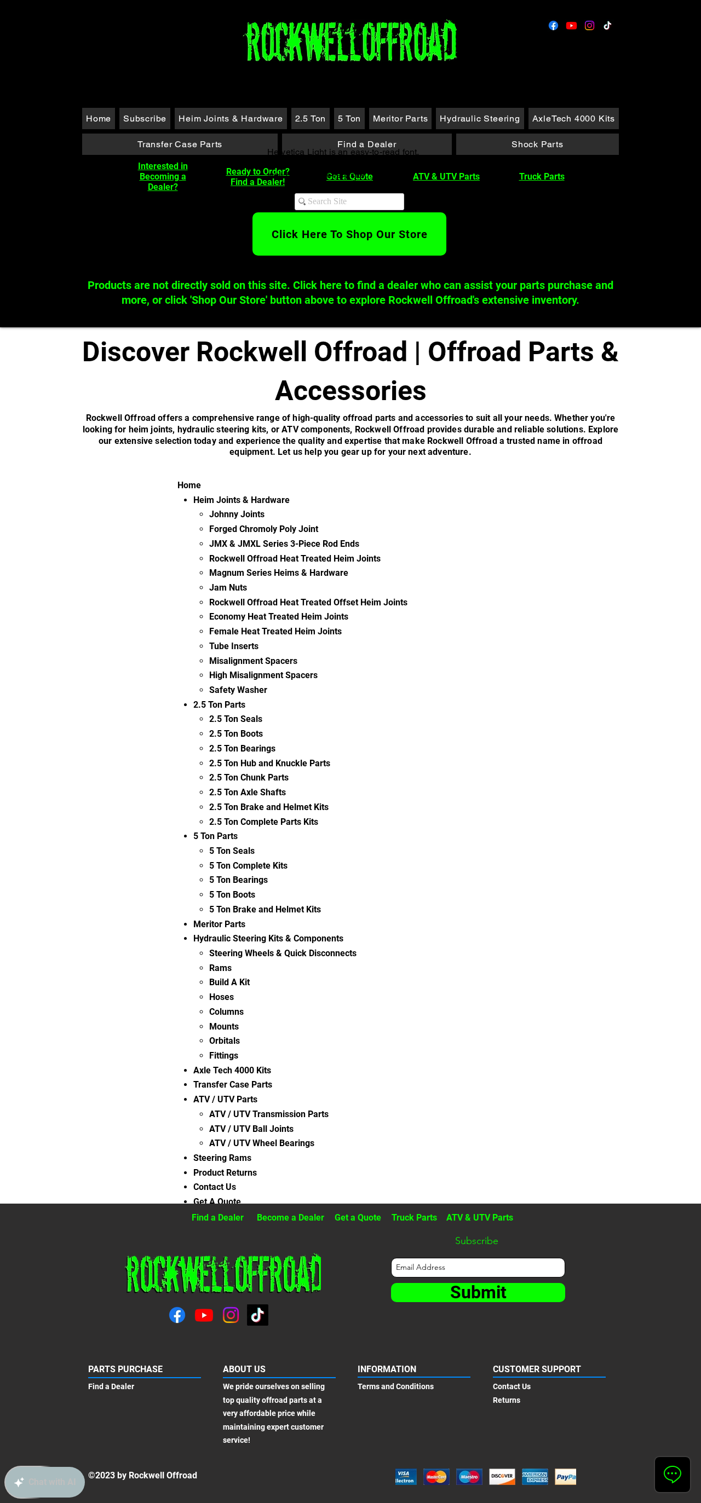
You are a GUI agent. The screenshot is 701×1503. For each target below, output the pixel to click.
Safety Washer (238, 690)
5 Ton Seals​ (232, 851)
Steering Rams (222, 1158)
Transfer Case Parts (232, 1084)
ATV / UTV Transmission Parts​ (269, 1114)
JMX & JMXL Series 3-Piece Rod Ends (284, 544)
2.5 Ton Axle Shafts (247, 792)
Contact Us (214, 1187)
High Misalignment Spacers (263, 675)
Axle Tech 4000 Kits (232, 1070)
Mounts (224, 1026)
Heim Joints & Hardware (241, 500)
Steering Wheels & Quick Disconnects (283, 953)
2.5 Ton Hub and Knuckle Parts (269, 763)
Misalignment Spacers (253, 661)
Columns (226, 1012)
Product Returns (225, 1172)
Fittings (223, 1055)
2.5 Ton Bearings (242, 748)
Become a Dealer (290, 1217)
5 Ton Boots (232, 894)
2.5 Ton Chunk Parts (249, 777)
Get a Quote (358, 1217)
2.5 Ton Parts (219, 705)
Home (189, 485)
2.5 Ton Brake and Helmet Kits (269, 807)
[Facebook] (553, 25)
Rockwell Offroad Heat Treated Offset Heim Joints (308, 602)
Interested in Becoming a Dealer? (163, 176)
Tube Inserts (233, 646)
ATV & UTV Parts (446, 176)
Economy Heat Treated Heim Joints (278, 616)
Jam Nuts (228, 587)
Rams (220, 968)
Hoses (221, 997)
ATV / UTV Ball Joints (251, 1129)
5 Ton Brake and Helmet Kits (265, 909)
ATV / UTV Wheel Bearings (261, 1143)
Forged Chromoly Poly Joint (263, 529)
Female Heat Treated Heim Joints (275, 631)
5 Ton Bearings (238, 880)
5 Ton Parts (215, 836)
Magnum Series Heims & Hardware (278, 573)
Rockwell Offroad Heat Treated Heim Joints (295, 558)
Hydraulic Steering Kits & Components (268, 938)
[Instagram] (589, 25)
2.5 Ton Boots (236, 734)
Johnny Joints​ (237, 514)
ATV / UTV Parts (225, 1099)
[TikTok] (607, 25)
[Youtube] (571, 25)
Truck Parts (542, 176)
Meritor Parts (219, 924)
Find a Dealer (218, 1217)
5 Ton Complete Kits (248, 865)
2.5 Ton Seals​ (235, 719)
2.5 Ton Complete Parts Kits (263, 822)
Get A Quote (217, 1201)
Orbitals (224, 1041)
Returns (506, 1400)
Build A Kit (229, 982)
